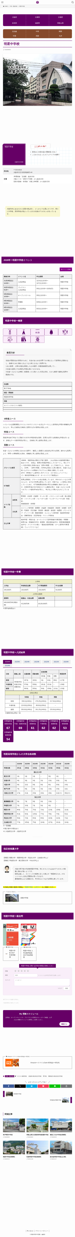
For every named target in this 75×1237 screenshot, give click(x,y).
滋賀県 (37, 23)
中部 (37, 31)
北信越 (14, 31)
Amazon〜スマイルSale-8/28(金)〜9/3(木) (45, 1062)
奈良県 (14, 23)
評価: (6, 971)
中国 (14, 36)
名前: (6, 975)
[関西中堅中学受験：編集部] (37, 2)
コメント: (8, 980)
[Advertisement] (37, 122)
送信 (66, 988)
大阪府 (14, 17)
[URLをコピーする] (66, 1086)
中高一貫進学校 (9, 1076)
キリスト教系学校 (22, 1076)
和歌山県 (60, 23)
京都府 (60, 17)
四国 (37, 36)
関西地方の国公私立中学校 (55, 1076)
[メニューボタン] (2, 2)
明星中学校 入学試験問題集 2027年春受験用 (28, 954)
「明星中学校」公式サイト (32, 887)
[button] (8, 1086)
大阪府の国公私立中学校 (34, 1076)
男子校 (45, 1076)
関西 (60, 31)
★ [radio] (15, 971)
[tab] (7, 662)
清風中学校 (24, 898)
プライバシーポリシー (41, 1231)
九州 (60, 36)
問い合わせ (30, 1231)
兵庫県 (37, 17)
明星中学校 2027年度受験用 (12, 954)
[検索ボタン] (72, 2)
